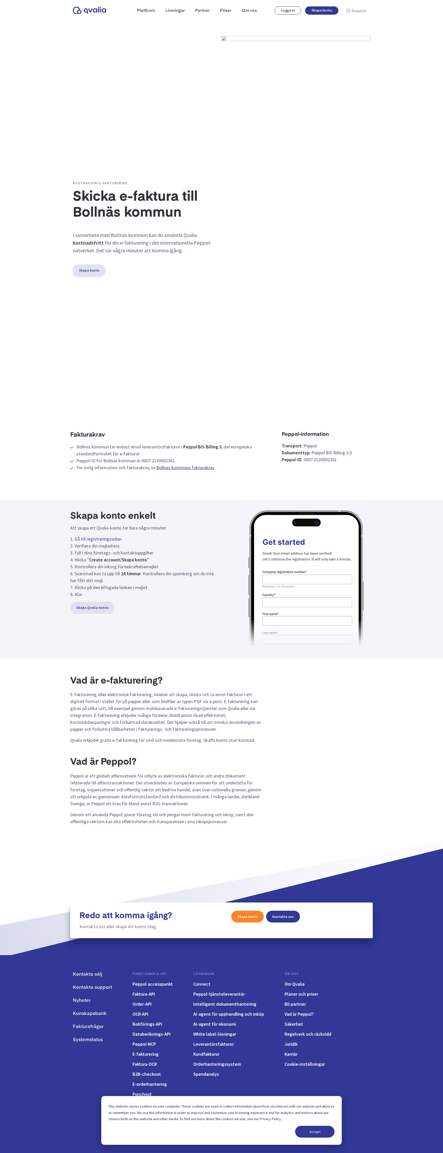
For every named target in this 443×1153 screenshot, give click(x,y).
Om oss (292, 973)
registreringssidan (104, 539)
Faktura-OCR (145, 1064)
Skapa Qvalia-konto (92, 607)
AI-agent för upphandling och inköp (228, 1014)
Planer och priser (301, 994)
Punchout (142, 1094)
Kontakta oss (283, 916)
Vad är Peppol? (299, 1014)
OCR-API (140, 1014)
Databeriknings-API (152, 1034)
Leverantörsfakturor (213, 1044)
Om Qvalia (295, 984)
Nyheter (82, 1000)
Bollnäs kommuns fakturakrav (185, 467)
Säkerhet (294, 1024)
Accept (314, 1131)
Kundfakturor (206, 1054)
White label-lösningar (214, 1034)
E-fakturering (146, 1054)
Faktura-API (144, 994)
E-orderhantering (150, 1084)
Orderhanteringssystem (217, 1064)
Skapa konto (321, 10)
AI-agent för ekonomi (214, 1024)
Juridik (291, 1044)
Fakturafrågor (88, 1026)
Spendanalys (206, 1074)
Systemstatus (88, 1039)
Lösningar (203, 973)
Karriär (291, 1054)
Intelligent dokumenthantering (224, 1004)
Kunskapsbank (90, 1013)
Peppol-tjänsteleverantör (219, 994)
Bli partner (295, 1004)
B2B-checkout (147, 1074)
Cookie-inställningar (305, 1064)
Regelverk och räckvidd (308, 1034)
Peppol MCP (144, 1044)
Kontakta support (92, 987)
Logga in (288, 10)
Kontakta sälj (87, 974)
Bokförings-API (147, 1024)
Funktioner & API (149, 973)
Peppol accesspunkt (153, 984)
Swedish (358, 11)
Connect (201, 984)
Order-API (142, 1004)
